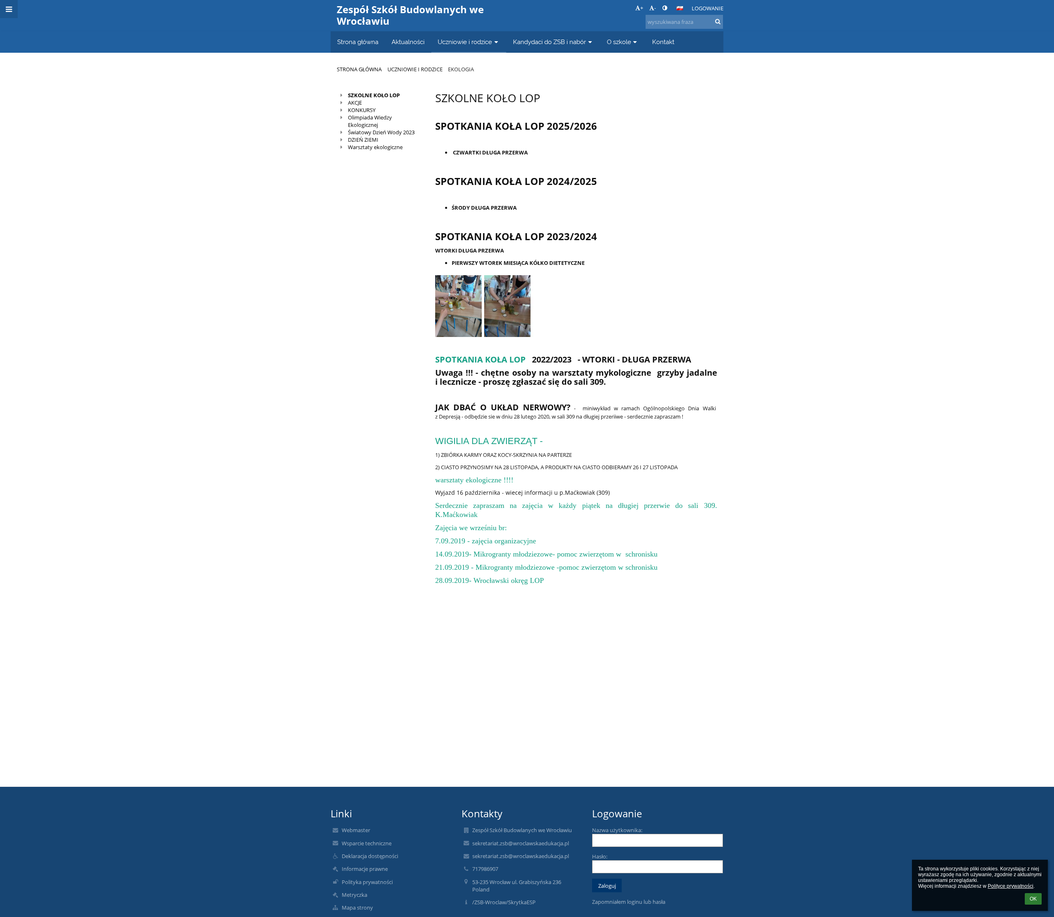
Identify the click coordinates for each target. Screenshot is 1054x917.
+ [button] (641, 8)
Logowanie (707, 8)
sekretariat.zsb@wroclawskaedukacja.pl (520, 843)
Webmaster (356, 830)
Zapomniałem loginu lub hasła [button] (628, 901)
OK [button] (1033, 899)
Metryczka (354, 894)
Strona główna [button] (357, 41)
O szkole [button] (619, 41)
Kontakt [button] (663, 41)
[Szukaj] (718, 21)
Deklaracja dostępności (370, 856)
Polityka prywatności (367, 882)
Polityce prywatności (1010, 886)
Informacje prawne (365, 869)
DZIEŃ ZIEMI (363, 139)
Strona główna (359, 69)
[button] (664, 8)
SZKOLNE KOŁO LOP (374, 95)
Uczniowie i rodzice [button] (465, 41)
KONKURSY (361, 110)
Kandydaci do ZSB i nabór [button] (549, 41)
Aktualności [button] (408, 41)
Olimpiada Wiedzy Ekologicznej (370, 121)
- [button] (655, 8)
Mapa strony (357, 907)
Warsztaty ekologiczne (375, 147)
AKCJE (355, 102)
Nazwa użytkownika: (617, 830)
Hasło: (599, 856)
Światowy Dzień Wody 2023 (381, 132)
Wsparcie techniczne (367, 843)
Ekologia (461, 69)
